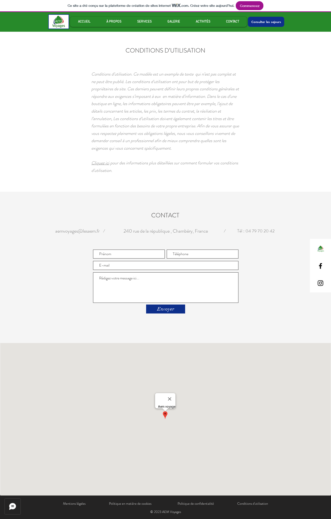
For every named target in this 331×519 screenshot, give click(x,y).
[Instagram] (320, 283)
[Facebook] (320, 266)
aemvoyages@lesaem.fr (77, 231)
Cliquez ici (100, 163)
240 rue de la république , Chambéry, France (166, 231)
